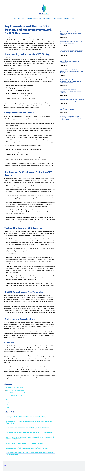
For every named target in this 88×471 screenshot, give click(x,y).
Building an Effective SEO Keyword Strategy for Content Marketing (26, 417)
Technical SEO (47, 18)
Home (14, 18)
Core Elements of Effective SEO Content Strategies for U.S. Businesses (27, 448)
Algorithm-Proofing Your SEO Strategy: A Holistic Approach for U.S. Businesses (29, 432)
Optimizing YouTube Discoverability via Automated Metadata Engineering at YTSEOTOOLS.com (69, 61)
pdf (7, 404)
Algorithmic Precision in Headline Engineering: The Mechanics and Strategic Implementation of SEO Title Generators (71, 51)
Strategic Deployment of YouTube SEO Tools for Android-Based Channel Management (72, 100)
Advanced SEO (58, 18)
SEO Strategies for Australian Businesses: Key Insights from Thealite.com (28, 428)
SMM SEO (66, 18)
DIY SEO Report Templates (14, 395)
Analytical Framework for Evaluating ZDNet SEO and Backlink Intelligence (71, 42)
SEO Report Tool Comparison (14, 387)
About (5, 465)
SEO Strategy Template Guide (15, 390)
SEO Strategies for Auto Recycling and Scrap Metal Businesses (24, 443)
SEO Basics (21, 18)
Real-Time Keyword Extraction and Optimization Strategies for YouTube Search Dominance (71, 91)
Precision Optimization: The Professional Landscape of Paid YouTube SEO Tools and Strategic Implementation (70, 81)
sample (8, 402)
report (8, 407)
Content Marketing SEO (34, 18)
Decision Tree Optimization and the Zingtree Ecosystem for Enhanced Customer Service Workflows (71, 33)
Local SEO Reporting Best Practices (16, 393)
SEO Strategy (35, 37)
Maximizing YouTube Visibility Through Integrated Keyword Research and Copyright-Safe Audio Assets (71, 118)
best (7, 399)
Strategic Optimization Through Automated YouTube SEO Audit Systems (71, 108)
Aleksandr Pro (13, 37)
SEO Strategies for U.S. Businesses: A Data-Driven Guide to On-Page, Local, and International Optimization (30, 438)
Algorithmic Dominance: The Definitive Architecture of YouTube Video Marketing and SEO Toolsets (71, 71)
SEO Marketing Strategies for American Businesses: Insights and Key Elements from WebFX (29, 422)
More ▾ (73, 18)
